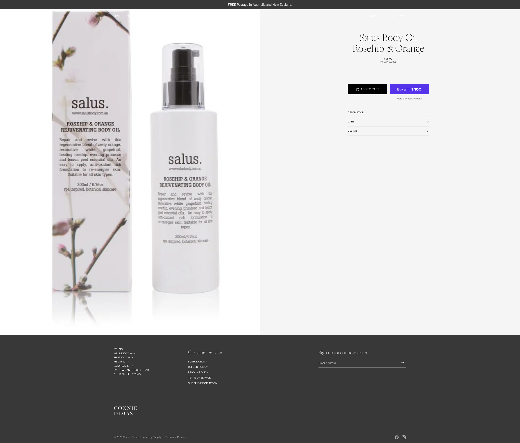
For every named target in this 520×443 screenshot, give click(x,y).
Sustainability (197, 361)
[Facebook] (396, 437)
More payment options (409, 98)
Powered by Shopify (150, 437)
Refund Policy (198, 367)
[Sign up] (402, 363)
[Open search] (384, 16)
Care (351, 121)
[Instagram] (403, 437)
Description (356, 112)
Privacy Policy (198, 372)
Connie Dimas (130, 437)
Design (352, 131)
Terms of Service (199, 377)
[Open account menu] (392, 16)
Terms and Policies (175, 437)
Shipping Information (202, 383)
